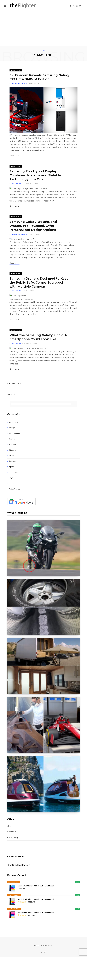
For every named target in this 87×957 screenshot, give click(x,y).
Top (44, 952)
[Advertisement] (43, 28)
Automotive (14, 422)
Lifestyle (12, 450)
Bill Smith (17, 183)
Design (12, 428)
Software (12, 461)
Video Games (14, 489)
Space (11, 467)
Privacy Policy (12, 838)
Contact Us (11, 832)
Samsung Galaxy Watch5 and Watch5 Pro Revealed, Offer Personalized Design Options (33, 226)
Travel (11, 483)
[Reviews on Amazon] (22, 902)
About (9, 826)
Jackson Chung (19, 83)
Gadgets (12, 444)
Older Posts (15, 383)
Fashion (12, 439)
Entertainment (15, 433)
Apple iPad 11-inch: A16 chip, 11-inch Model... (36, 886)
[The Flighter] (25, 6)
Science (12, 456)
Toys (11, 478)
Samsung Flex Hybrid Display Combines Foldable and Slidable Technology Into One (35, 175)
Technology (15, 70)
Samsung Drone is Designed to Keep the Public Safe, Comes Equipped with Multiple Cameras (39, 282)
